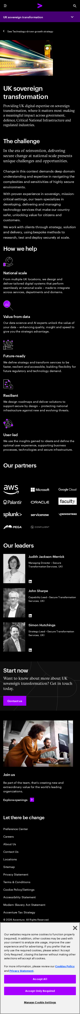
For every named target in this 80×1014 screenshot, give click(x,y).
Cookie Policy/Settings (18, 889)
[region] (40, 968)
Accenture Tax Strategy (19, 912)
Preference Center (15, 829)
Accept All (40, 979)
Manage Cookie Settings (40, 1002)
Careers (8, 836)
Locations (10, 859)
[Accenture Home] (40, 6)
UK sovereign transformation (23, 17)
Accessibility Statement (19, 897)
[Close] (75, 927)
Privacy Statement (15, 874)
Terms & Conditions (16, 882)
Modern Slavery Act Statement (24, 904)
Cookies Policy (65, 966)
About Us (9, 844)
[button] (14, 701)
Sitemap (9, 866)
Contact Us (10, 851)
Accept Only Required (40, 991)
